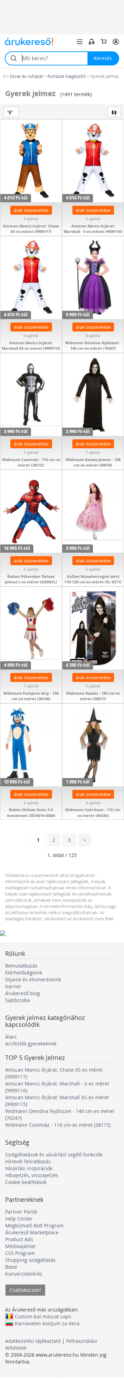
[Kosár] (104, 41)
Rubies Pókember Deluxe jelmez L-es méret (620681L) (31, 579)
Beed (11, 1267)
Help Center (19, 1218)
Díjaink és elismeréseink (33, 979)
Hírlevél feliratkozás (28, 1161)
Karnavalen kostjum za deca (47, 1323)
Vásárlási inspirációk (28, 1168)
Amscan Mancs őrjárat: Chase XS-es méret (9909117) (31, 228)
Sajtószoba (17, 1000)
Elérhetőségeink (23, 972)
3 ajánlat (93, 686)
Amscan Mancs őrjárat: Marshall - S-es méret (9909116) (93, 228)
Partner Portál (21, 1211)
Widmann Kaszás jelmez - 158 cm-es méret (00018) (93, 462)
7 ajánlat (93, 452)
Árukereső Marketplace (32, 1232)
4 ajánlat (31, 336)
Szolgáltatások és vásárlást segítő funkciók (53, 1154)
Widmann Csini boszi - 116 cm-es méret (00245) (93, 812)
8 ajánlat (93, 336)
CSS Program (20, 1253)
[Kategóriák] (79, 41)
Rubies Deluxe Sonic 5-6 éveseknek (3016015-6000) (31, 812)
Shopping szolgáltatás (30, 1260)
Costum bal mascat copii (43, 1316)
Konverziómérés (23, 1273)
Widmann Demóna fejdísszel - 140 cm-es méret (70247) (93, 345)
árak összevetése (31, 210)
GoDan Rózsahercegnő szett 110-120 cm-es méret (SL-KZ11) (93, 579)
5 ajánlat (31, 219)
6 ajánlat (31, 803)
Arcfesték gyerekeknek (30, 1043)
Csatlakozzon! (25, 1290)
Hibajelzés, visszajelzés (31, 1175)
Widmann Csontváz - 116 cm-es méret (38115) (31, 462)
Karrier (13, 986)
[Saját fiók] (116, 41)
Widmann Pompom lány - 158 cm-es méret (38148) (31, 696)
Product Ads (19, 1239)
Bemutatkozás (21, 965)
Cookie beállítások (25, 1182)
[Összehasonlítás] (91, 41)
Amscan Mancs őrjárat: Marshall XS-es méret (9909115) (31, 345)
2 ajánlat (31, 569)
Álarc (11, 1036)
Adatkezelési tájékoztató (33, 1341)
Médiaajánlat (20, 1246)
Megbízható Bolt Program (34, 1225)
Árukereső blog (22, 993)
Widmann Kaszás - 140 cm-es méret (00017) (93, 696)
